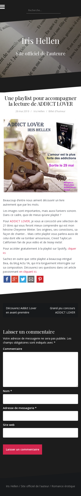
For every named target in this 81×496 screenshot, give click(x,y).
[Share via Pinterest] (40, 279)
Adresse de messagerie (20, 408)
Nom (7, 391)
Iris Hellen (40, 40)
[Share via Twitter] (22, 279)
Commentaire (12, 349)
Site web (9, 425)
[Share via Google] (14, 279)
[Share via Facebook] (7, 279)
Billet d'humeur (57, 111)
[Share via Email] (31, 279)
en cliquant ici (27, 271)
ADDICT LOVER (20, 221)
